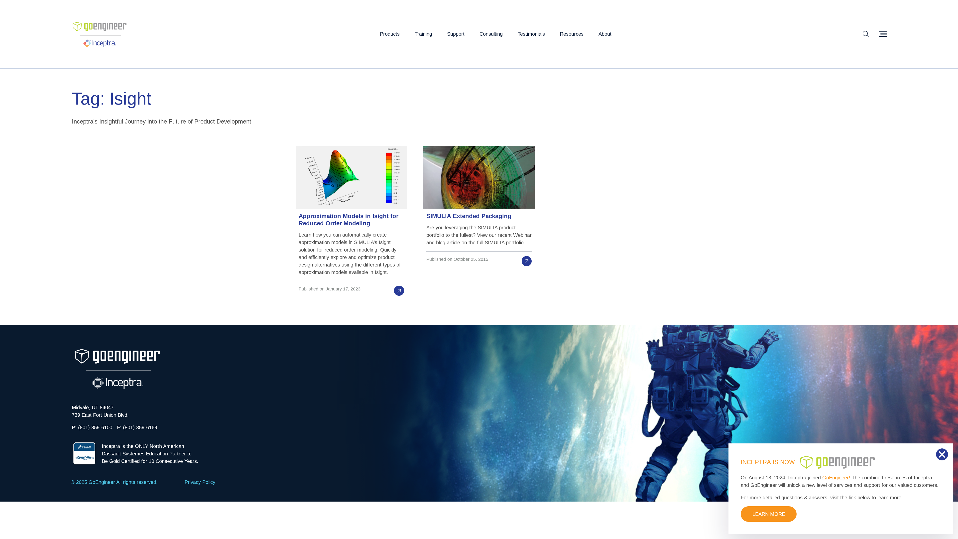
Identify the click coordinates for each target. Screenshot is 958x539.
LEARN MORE (768, 514)
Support (456, 34)
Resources (572, 34)
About (605, 34)
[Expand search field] (866, 34)
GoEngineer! (836, 477)
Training (423, 34)
